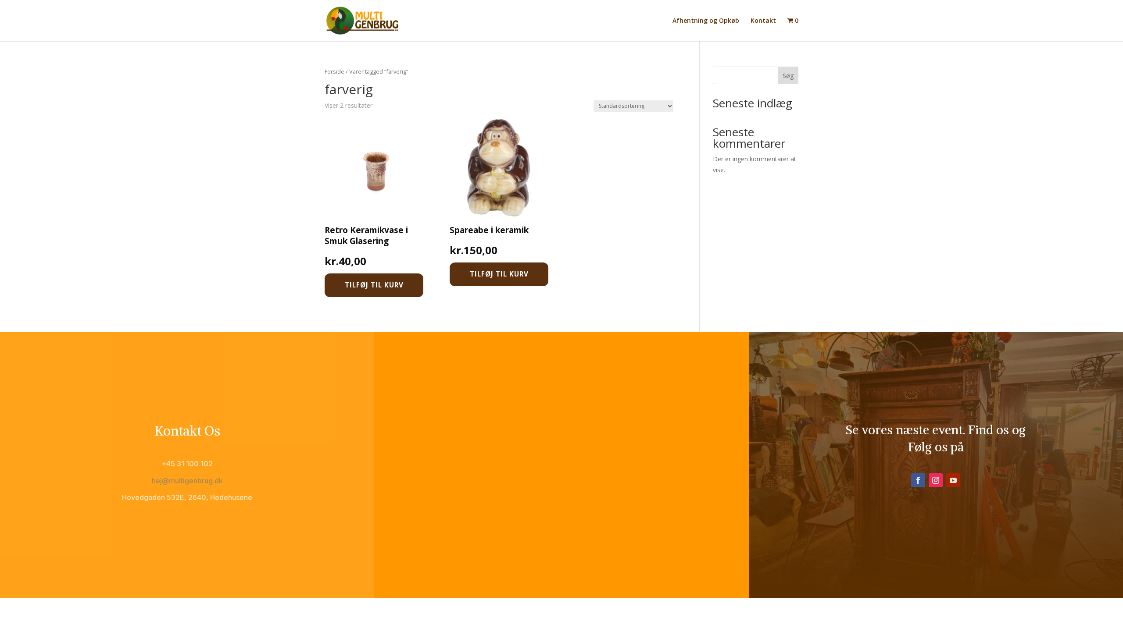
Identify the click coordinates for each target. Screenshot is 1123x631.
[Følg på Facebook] (918, 480)
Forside (334, 71)
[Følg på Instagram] (936, 480)
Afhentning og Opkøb (705, 21)
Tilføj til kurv (374, 284)
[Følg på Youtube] (953, 480)
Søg (788, 75)
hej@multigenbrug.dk (187, 480)
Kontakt (763, 21)
